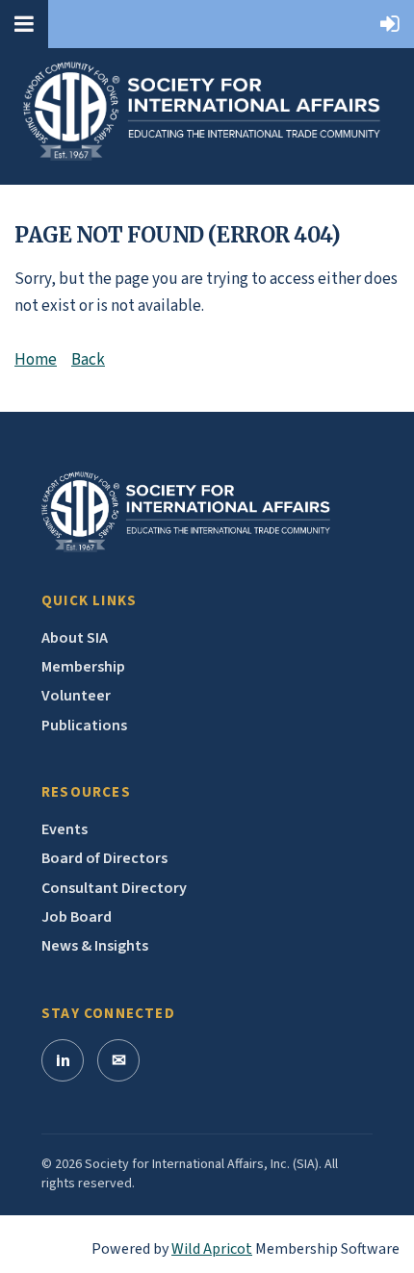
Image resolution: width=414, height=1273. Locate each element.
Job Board (76, 917)
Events (64, 829)
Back (88, 359)
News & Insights (94, 945)
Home (35, 359)
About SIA (74, 638)
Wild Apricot (211, 1249)
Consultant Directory (114, 888)
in (63, 1061)
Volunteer (76, 695)
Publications (84, 725)
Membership (83, 666)
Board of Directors (104, 858)
